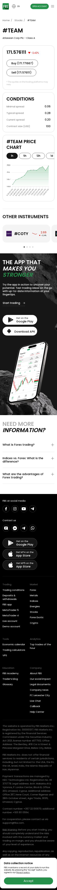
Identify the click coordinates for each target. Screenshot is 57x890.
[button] (28, 445)
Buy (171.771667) (22, 63)
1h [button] (12, 155)
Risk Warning (10, 829)
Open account (39, 6)
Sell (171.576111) (21, 72)
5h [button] (24, 155)
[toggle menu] (52, 6)
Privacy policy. (23, 872)
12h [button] (38, 155)
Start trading (11, 303)
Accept (28, 881)
